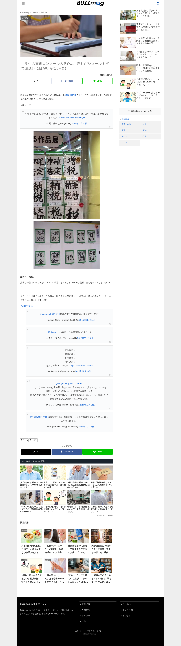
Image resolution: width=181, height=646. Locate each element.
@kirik (45, 417)
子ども (25, 440)
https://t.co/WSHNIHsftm (81, 365)
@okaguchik (70, 95)
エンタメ (126, 616)
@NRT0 (56, 314)
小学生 (34, 440)
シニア (124, 142)
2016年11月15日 (79, 123)
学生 (145, 136)
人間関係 (125, 119)
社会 (83, 621)
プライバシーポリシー (95, 631)
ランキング (127, 604)
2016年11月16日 (83, 371)
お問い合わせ (80, 631)
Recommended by (101, 515)
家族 (145, 130)
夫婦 (145, 124)
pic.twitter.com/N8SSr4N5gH (71, 117)
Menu (23, 3)
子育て (124, 130)
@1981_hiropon (75, 383)
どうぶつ (85, 616)
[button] (11, 494)
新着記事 (85, 604)
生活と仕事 (127, 610)
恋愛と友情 (126, 124)
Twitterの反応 (26, 306)
